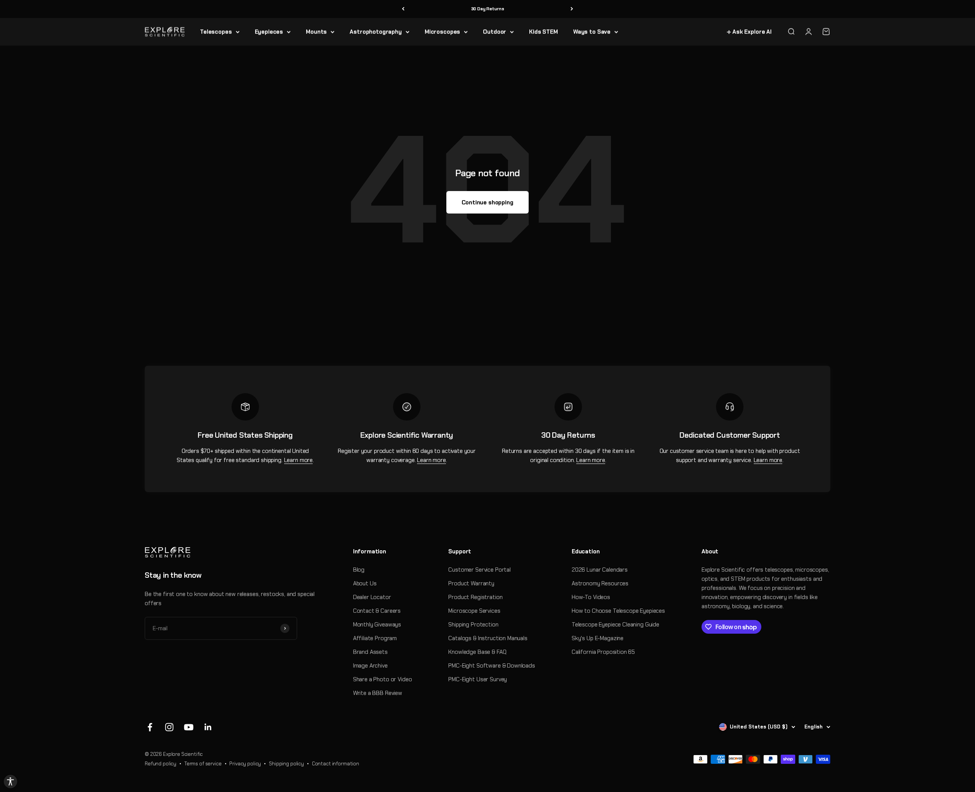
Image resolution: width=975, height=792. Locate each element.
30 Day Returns (487, 8)
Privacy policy (245, 763)
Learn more (298, 460)
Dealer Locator (372, 597)
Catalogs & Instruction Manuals (487, 638)
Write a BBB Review (377, 693)
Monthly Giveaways (377, 624)
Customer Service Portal (479, 570)
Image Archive (370, 665)
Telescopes (216, 31)
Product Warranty (471, 583)
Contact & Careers (377, 611)
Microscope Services (474, 611)
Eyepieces (269, 31)
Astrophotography (376, 31)
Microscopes (442, 31)
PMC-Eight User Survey (477, 679)
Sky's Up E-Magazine (597, 638)
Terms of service (203, 763)
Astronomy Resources (600, 583)
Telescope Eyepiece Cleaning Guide (615, 624)
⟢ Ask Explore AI (749, 31)
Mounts (316, 31)
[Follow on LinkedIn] (208, 727)
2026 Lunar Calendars (600, 570)
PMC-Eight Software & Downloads (491, 665)
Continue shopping (487, 202)
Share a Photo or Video (382, 679)
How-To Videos (591, 597)
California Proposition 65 (603, 652)
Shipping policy (286, 763)
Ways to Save (592, 31)
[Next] (572, 9)
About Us (365, 583)
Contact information (335, 763)
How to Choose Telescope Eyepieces (618, 611)
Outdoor (494, 31)
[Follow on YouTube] (189, 727)
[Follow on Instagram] (169, 727)
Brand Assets (370, 652)
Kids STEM (543, 31)
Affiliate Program (375, 638)
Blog (358, 570)
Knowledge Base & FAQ (477, 652)
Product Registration (475, 597)
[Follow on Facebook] (150, 727)
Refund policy (160, 763)
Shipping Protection (473, 624)
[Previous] (403, 9)
